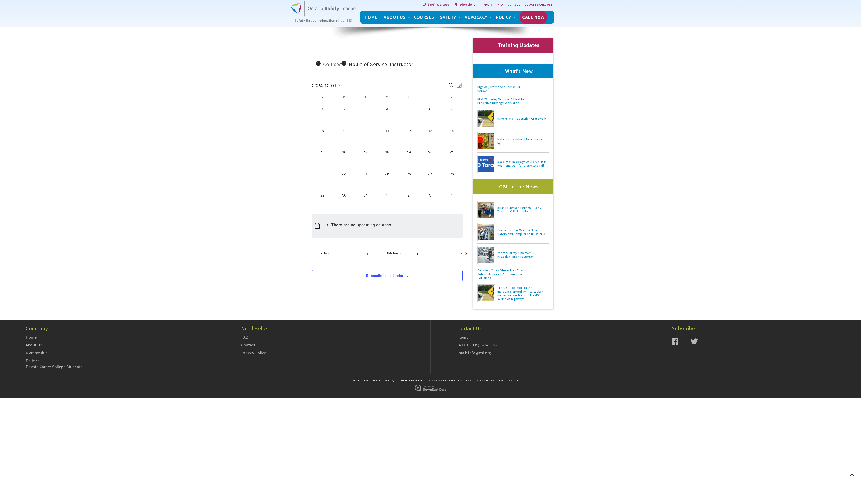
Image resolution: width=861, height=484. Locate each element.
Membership (37, 352)
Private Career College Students (54, 366)
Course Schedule (538, 4)
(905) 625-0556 (438, 4)
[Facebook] (681, 341)
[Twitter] (700, 341)
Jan (461, 253)
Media (488, 4)
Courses (424, 17)
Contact (514, 4)
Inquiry (462, 337)
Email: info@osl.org (473, 352)
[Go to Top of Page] (852, 475)
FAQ (500, 4)
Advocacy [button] (476, 17)
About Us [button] (395, 17)
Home (31, 337)
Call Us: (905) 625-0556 (476, 345)
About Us (34, 345)
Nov (326, 253)
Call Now (533, 17)
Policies (33, 360)
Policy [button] (503, 17)
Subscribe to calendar (384, 275)
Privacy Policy (253, 352)
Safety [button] (448, 17)
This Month (394, 253)
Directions (468, 4)
